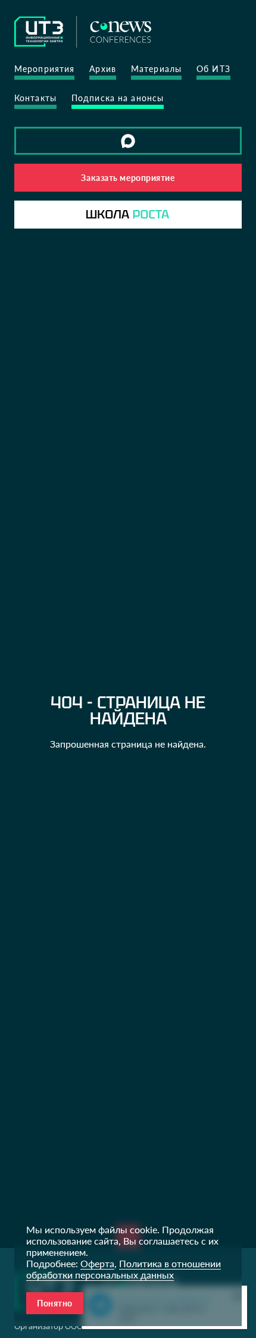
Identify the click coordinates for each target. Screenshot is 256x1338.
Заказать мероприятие (127, 178)
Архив (102, 69)
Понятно (55, 1303)
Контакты (35, 98)
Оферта (97, 1263)
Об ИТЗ (213, 69)
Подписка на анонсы (117, 98)
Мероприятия (44, 69)
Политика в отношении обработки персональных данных (123, 1269)
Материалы (156, 69)
